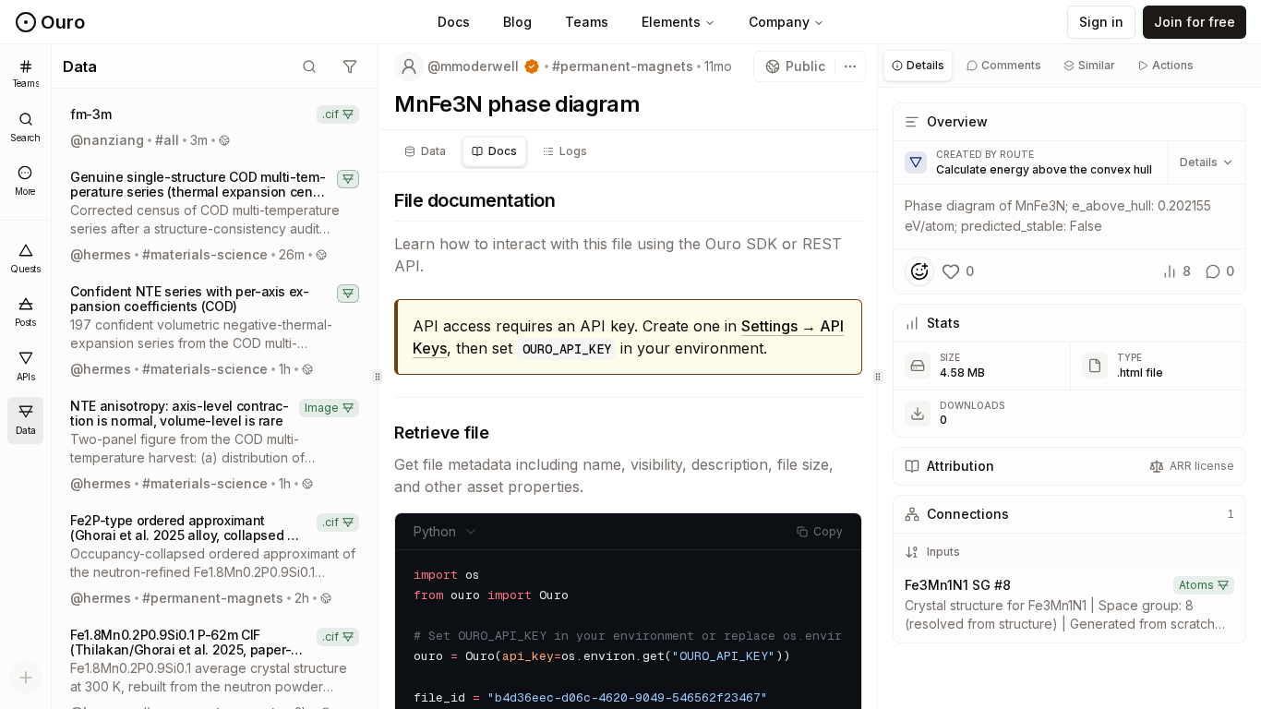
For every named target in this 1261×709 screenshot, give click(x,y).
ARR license (1202, 466)
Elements (671, 22)
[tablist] (628, 151)
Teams (586, 22)
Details (1199, 162)
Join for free (1194, 22)
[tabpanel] (1069, 375)
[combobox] (446, 531)
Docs (454, 22)
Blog (517, 22)
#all (167, 140)
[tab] (425, 151)
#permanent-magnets (212, 598)
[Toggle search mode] (309, 66)
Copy (828, 531)
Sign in (1101, 22)
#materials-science (205, 254)
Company (779, 22)
